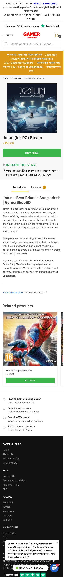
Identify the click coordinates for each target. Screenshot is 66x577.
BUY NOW (31, 153)
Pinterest (7, 515)
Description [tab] (20, 187)
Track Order (9, 533)
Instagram (8, 511)
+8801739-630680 (45, 3)
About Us (8, 454)
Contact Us (9, 476)
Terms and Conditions (15, 480)
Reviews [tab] (38, 187)
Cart (5, 537)
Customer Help (11, 484)
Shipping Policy (11, 458)
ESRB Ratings (10, 462)
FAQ (5, 489)
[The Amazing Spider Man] (30, 339)
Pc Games (16, 78)
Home (5, 78)
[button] (57, 36)
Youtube (7, 519)
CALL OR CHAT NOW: (19, 3)
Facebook (8, 502)
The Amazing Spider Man (19, 370)
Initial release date (13, 292)
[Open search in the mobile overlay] (32, 44)
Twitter (6, 506)
